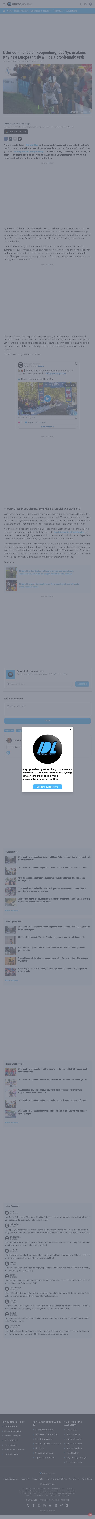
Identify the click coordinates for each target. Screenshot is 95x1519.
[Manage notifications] (90, 1514)
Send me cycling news (47, 787)
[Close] (70, 729)
